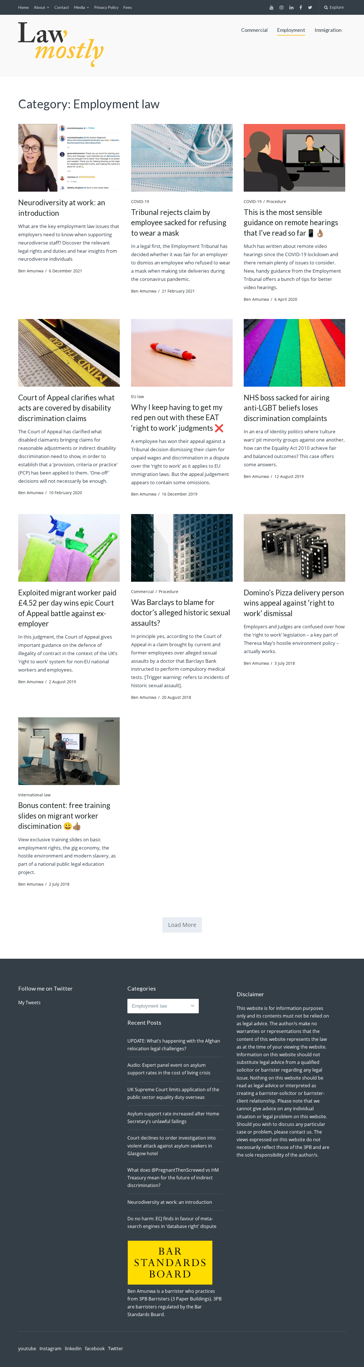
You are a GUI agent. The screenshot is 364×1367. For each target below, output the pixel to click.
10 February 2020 (65, 492)
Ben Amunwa (31, 271)
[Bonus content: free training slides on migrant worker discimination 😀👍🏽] (69, 751)
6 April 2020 (285, 299)
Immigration (328, 30)
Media (79, 7)
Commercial (254, 30)
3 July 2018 (284, 663)
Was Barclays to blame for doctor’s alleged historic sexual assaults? (180, 612)
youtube (27, 1348)
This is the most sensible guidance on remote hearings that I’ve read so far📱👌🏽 (291, 222)
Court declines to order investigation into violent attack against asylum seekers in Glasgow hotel (171, 1145)
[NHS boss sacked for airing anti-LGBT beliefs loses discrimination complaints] (294, 353)
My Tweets (29, 1002)
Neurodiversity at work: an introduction (169, 1202)
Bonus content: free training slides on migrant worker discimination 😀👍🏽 (64, 815)
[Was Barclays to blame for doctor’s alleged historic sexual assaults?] (182, 548)
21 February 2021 (178, 291)
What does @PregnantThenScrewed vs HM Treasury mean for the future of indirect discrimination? (173, 1177)
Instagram (50, 1348)
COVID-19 (140, 201)
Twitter (115, 1348)
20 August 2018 (176, 697)
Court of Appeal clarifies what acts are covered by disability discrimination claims (66, 408)
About (39, 7)
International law (34, 795)
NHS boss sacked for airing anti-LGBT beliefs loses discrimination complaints (287, 408)
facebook (95, 1348)
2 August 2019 (62, 681)
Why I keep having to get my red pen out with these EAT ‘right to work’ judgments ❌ (177, 417)
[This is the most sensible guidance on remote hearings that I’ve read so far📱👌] (294, 158)
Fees (127, 7)
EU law (137, 396)
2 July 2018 (59, 884)
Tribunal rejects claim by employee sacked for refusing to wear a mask (178, 222)
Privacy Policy (106, 7)
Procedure (276, 201)
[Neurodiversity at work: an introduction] (69, 158)
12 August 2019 (289, 476)
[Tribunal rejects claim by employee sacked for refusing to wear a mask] (182, 158)
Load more (182, 925)
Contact (61, 7)
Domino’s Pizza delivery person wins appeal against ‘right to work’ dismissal (294, 603)
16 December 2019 (179, 494)
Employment (291, 30)
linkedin (73, 1348)
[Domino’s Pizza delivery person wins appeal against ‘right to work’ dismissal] (294, 548)
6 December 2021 (65, 271)
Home (23, 7)
